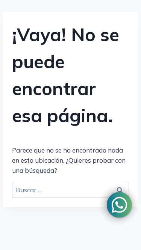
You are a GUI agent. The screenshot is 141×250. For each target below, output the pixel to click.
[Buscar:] (70, 190)
